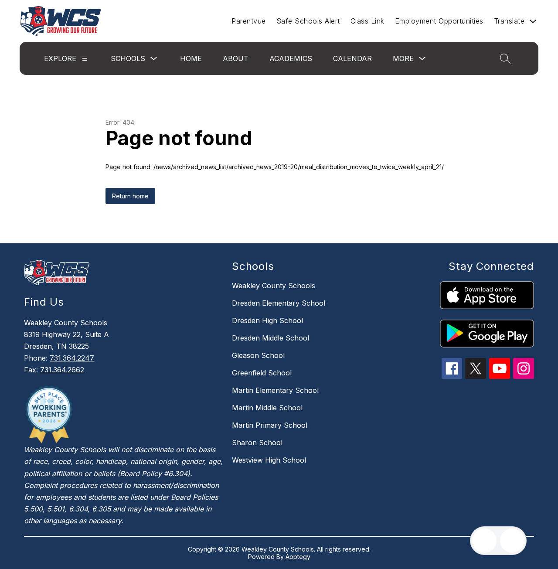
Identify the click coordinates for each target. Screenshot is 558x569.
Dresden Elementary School (278, 303)
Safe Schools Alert (308, 21)
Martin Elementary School (275, 390)
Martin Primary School (269, 425)
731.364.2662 (62, 369)
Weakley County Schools (273, 285)
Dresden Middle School (270, 338)
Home (191, 58)
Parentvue (248, 21)
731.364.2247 (72, 358)
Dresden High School (267, 320)
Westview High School (269, 460)
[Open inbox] (484, 540)
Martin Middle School (267, 407)
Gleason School (258, 355)
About (235, 58)
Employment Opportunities (439, 21)
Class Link (367, 21)
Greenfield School (262, 372)
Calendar (352, 58)
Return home (130, 196)
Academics (290, 58)
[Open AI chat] (512, 540)
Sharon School (257, 442)
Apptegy (298, 556)
